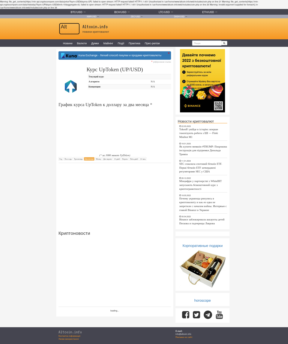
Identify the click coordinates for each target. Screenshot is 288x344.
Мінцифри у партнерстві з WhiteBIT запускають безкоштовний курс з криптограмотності (200, 185)
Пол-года (68, 159)
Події (121, 43)
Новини (67, 43)
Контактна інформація (69, 335)
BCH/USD (120, 12)
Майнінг (108, 43)
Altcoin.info (70, 331)
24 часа (143, 159)
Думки (95, 43)
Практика (134, 43)
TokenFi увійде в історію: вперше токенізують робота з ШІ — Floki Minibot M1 (198, 133)
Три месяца (78, 159)
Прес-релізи (152, 43)
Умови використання (68, 338)
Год (60, 159)
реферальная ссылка (161, 61)
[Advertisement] (114, 195)
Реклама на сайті (184, 336)
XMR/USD (91, 16)
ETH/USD (208, 12)
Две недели (107, 159)
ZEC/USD (135, 16)
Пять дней (134, 159)
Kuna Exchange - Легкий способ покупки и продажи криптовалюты (119, 55)
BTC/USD (76, 12)
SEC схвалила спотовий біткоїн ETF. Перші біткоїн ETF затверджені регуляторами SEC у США (200, 167)
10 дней (117, 159)
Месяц (98, 159)
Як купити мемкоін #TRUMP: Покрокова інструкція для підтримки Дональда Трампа (203, 150)
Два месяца (89, 159)
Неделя (125, 159)
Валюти (82, 43)
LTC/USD (164, 12)
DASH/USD (179, 16)
